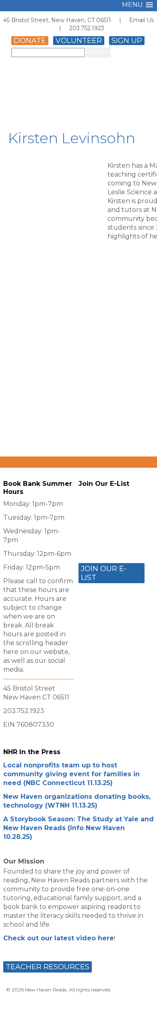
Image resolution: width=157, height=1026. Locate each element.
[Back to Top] (142, 1012)
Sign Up (127, 40)
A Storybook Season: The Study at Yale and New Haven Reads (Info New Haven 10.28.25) (78, 828)
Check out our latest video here (58, 938)
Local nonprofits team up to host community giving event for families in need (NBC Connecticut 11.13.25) (71, 774)
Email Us (141, 20)
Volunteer (79, 40)
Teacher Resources (47, 966)
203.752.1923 (86, 28)
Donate (30, 40)
